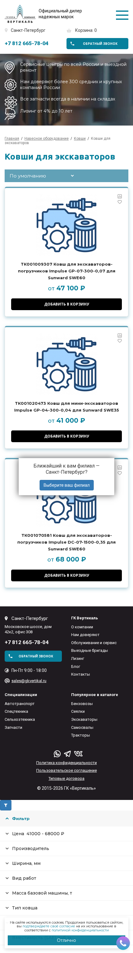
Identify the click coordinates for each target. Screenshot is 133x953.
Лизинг (77, 658)
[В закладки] (120, 202)
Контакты (80, 674)
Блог (75, 666)
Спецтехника (16, 711)
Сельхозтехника (20, 719)
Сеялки (78, 711)
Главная (12, 138)
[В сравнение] (120, 196)
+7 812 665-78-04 (27, 43)
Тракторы (80, 735)
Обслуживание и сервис (94, 642)
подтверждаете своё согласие (49, 926)
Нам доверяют (85, 634)
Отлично (66, 940)
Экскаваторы (84, 719)
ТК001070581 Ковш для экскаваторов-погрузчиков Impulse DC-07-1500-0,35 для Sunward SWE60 (66, 542)
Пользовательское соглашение (66, 770)
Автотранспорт (20, 703)
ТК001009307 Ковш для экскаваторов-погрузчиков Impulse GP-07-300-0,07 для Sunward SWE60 (66, 271)
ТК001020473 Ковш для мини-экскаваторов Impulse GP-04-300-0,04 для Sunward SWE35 (66, 406)
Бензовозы (82, 703)
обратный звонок (100, 43)
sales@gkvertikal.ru (28, 680)
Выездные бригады (89, 650)
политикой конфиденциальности (80, 930)
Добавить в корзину (66, 304)
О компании (82, 627)
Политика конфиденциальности (66, 762)
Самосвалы (82, 727)
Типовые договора (66, 778)
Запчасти (13, 727)
